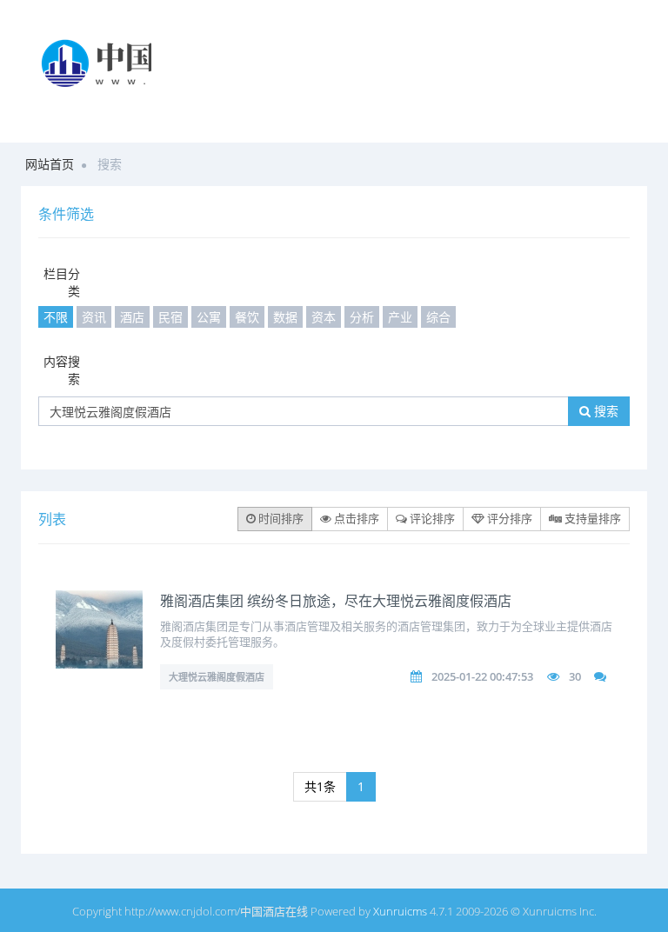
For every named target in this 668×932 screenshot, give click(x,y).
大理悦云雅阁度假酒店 (216, 676)
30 (575, 676)
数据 (285, 317)
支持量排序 (591, 518)
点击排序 (355, 518)
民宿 (170, 317)
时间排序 (280, 518)
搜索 (604, 411)
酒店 (132, 317)
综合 (438, 317)
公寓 (209, 317)
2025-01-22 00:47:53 (482, 676)
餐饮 (247, 317)
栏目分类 (61, 282)
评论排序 (431, 518)
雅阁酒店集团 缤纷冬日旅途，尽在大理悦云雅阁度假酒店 (335, 600)
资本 (323, 317)
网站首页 (49, 164)
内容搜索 (61, 370)
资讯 (94, 317)
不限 (55, 317)
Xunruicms (400, 911)
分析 (362, 317)
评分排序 (508, 518)
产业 (400, 317)
